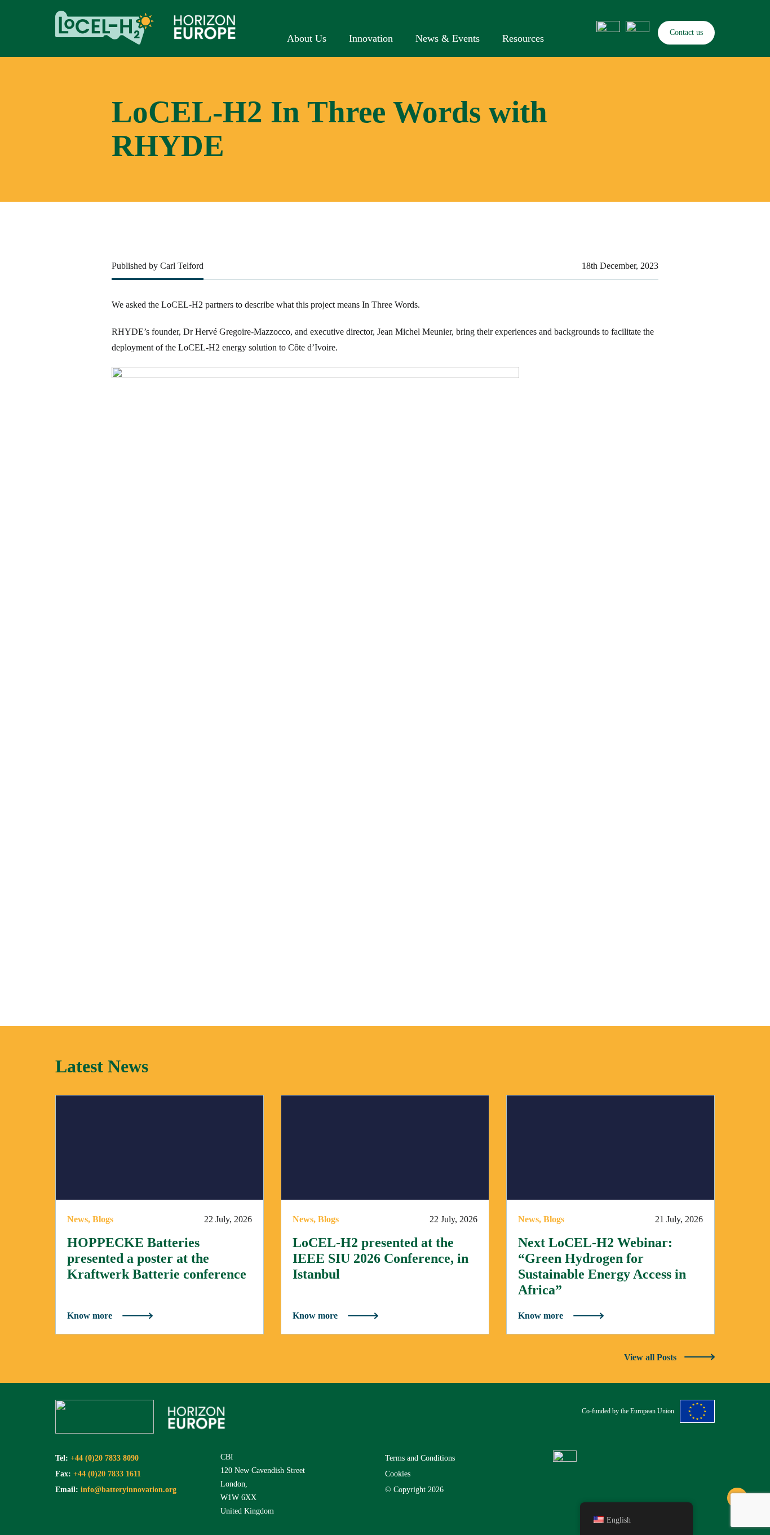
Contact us (686, 32)
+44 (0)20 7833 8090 (104, 1458)
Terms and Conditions (420, 1458)
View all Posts (651, 1357)
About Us (306, 38)
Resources (523, 38)
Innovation (371, 38)
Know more (89, 1315)
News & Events (447, 38)
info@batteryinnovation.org (128, 1489)
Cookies (397, 1474)
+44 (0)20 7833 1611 (107, 1474)
